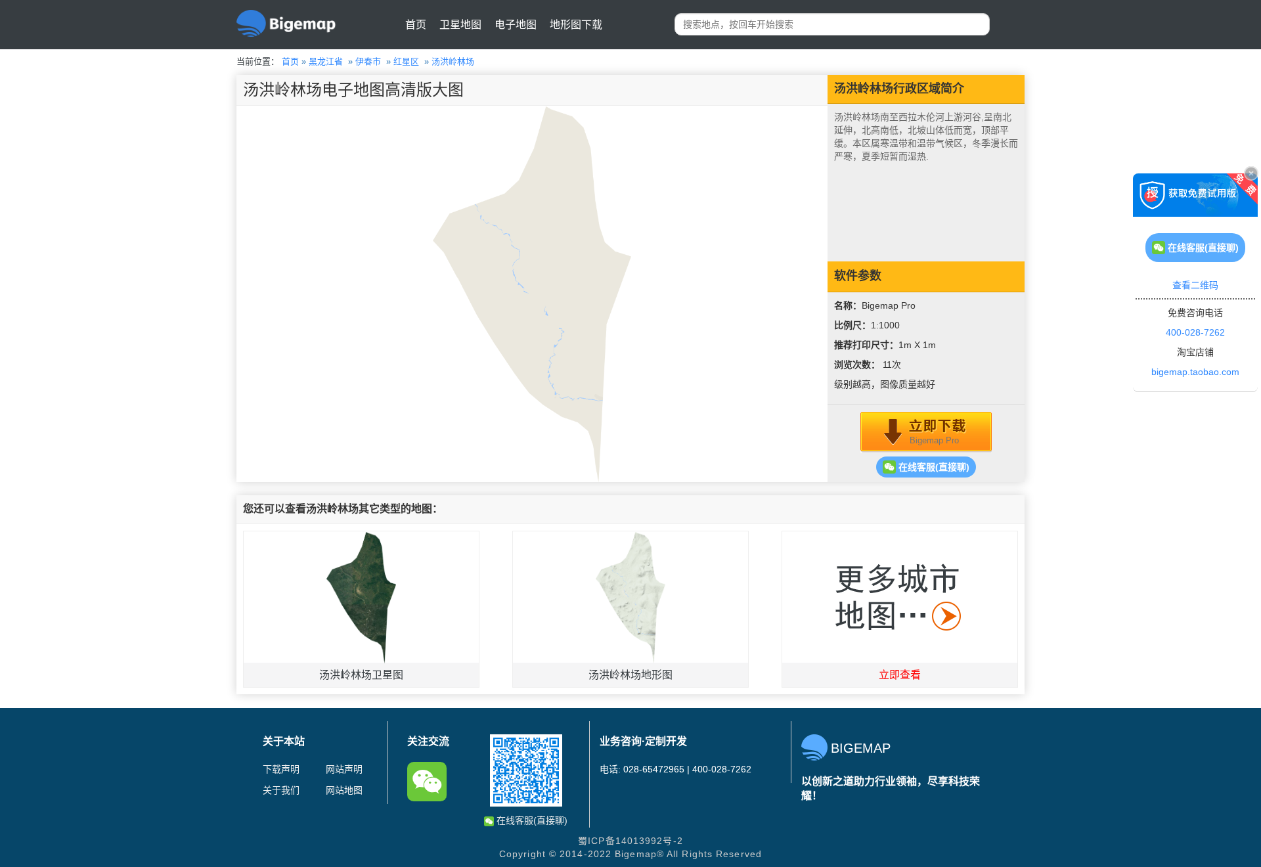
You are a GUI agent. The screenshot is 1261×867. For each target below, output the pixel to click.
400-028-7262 (1195, 332)
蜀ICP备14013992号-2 (630, 840)
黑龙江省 (326, 61)
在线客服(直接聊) (932, 467)
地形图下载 (576, 24)
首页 (415, 24)
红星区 (406, 61)
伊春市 (368, 61)
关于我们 (281, 790)
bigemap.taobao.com (1195, 372)
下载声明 (281, 769)
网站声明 (344, 769)
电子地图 (516, 24)
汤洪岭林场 (452, 61)
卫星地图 (460, 24)
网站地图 (344, 790)
